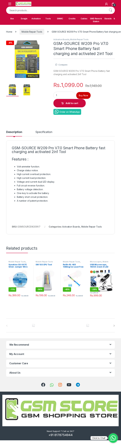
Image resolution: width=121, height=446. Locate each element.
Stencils (108, 18)
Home (9, 31)
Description (14, 132)
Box (12, 18)
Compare (62, 64)
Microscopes (95, 262)
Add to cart (72, 103)
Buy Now (83, 95)
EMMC (60, 18)
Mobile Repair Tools (32, 31)
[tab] (14, 133)
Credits (72, 18)
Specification (43, 132)
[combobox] (56, 10)
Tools (48, 18)
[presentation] (114, 326)
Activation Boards (61, 39)
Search (110, 10)
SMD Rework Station (96, 20)
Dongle (24, 18)
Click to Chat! (98, 438)
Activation (36, 18)
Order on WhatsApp (69, 112)
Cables (84, 18)
